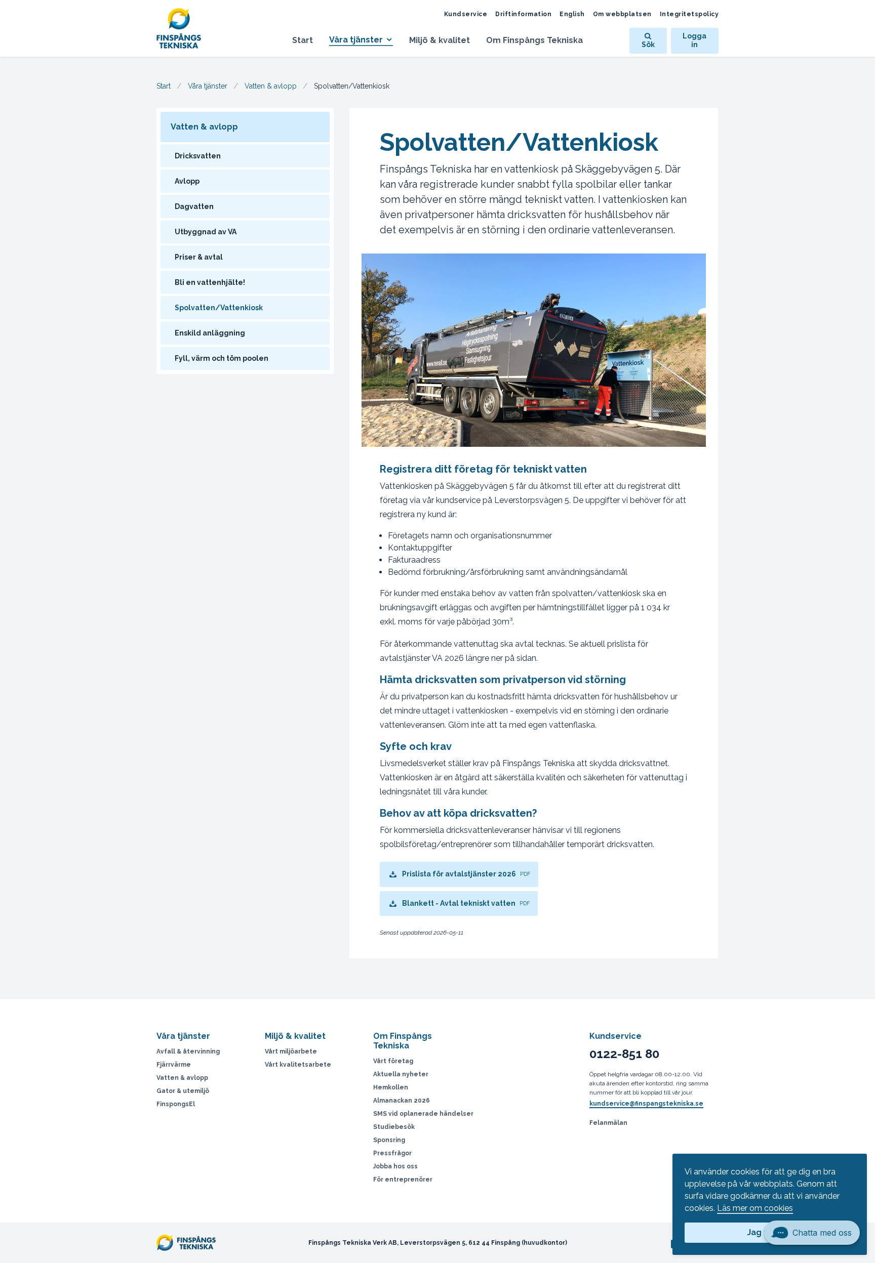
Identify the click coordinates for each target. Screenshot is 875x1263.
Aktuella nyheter (400, 1074)
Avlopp (187, 181)
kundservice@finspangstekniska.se (646, 1103)
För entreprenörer (402, 1179)
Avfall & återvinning (188, 1051)
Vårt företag (393, 1061)
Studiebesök (394, 1126)
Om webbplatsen (622, 14)
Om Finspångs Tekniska (534, 40)
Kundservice (466, 14)
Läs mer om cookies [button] (755, 1208)
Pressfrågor (392, 1153)
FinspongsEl (175, 1104)
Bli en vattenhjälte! (210, 282)
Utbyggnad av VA (205, 232)
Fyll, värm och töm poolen (221, 358)
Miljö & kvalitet (439, 40)
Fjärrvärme (173, 1064)
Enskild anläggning (210, 333)
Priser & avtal (199, 257)
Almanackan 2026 (401, 1100)
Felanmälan (608, 1122)
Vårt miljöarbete (291, 1051)
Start (302, 40)
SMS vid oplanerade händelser (423, 1113)
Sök (648, 44)
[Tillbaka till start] (184, 28)
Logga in (694, 40)
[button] (812, 1240)
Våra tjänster (356, 40)
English (572, 14)
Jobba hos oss (395, 1166)
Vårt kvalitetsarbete (298, 1064)
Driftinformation (523, 14)
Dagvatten (194, 206)
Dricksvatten (198, 156)
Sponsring (389, 1140)
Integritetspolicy (689, 14)
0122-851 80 (624, 1054)
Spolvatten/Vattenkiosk (219, 308)
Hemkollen (390, 1087)
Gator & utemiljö (182, 1090)
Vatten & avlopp (271, 86)
